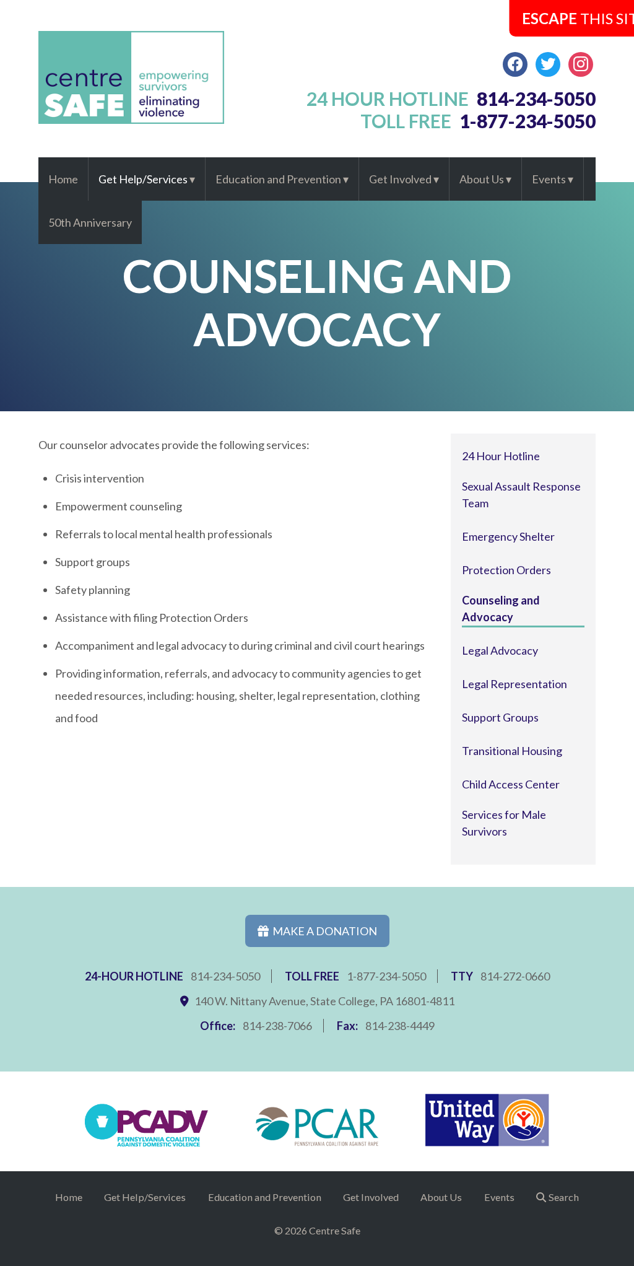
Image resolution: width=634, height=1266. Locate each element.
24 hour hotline (451, 98)
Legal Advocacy (500, 650)
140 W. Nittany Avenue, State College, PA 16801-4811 (324, 1001)
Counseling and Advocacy (501, 608)
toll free (478, 121)
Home (63, 179)
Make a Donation (323, 931)
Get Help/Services (143, 179)
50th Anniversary (90, 222)
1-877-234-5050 (386, 976)
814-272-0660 (515, 976)
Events (549, 179)
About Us (481, 179)
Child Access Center (511, 784)
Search (564, 1197)
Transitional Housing (512, 750)
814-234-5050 (225, 976)
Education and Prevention (278, 179)
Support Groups (500, 717)
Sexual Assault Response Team (521, 494)
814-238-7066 (277, 1025)
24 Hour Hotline (501, 456)
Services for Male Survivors (504, 823)
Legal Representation (514, 684)
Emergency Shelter (508, 536)
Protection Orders (506, 570)
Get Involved (400, 179)
